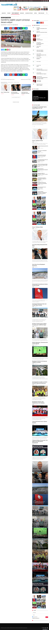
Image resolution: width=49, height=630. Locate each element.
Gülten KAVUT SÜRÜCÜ (40, 50)
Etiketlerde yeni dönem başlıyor (26, 79)
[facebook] (5, 28)
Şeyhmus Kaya (39, 80)
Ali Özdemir (38, 27)
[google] (10, 28)
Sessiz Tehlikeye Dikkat (5, 92)
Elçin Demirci (38, 38)
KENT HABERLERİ (7, 17)
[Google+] (45, 1)
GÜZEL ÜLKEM (39, 81)
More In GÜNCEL (16, 82)
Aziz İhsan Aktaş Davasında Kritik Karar (15, 93)
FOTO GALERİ (35, 96)
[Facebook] (42, 1)
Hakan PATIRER (39, 53)
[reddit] (13, 28)
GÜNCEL (5, 16)
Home (1, 16)
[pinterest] (16, 28)
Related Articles (4, 82)
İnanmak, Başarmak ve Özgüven (41, 73)
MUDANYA (38, 58)
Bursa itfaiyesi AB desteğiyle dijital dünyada (7, 79)
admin (39, 148)
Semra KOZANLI (39, 72)
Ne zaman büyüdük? (40, 39)
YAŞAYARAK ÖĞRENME (40, 51)
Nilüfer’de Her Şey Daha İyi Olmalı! (42, 32)
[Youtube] (47, 1)
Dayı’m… (38, 66)
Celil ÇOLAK (38, 31)
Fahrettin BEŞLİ (39, 42)
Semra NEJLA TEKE (39, 76)
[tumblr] (21, 28)
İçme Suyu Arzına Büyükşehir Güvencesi (25, 93)
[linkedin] (18, 28)
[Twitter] (44, 1)
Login (47, 617)
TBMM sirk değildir (39, 85)
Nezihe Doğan (39, 61)
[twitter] (8, 28)
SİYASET (34, 478)
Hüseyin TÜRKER (39, 57)
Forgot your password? (35, 618)
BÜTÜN (38, 47)
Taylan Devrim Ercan (39, 84)
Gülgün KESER (39, 46)
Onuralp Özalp (39, 65)
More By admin (10, 82)
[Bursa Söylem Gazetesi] (9, 2)
